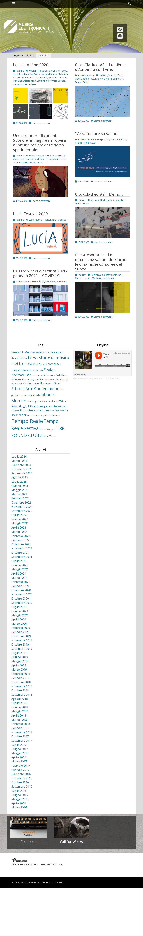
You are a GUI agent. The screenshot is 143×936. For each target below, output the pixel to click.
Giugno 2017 (19, 749)
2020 (30, 55)
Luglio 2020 (19, 607)
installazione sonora (101, 78)
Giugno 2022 (19, 519)
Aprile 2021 (18, 573)
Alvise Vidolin (18, 352)
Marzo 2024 (19, 461)
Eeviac (63, 158)
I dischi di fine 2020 (30, 64)
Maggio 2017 (19, 753)
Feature (20, 70)
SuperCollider (47, 415)
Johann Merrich (21, 162)
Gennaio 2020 (20, 632)
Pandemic (62, 281)
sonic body (108, 278)
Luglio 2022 (19, 515)
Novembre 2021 (21, 548)
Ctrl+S (23, 370)
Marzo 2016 (19, 807)
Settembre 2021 (21, 557)
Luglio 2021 (19, 561)
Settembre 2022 (21, 511)
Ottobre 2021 (20, 552)
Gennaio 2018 (20, 728)
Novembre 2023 (21, 469)
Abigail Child (35, 155)
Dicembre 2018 (21, 682)
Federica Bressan (46, 379)
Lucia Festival (36, 219)
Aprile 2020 (18, 619)
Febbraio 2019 (20, 674)
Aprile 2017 (18, 757)
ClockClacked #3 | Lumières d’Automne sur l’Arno (100, 67)
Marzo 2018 (19, 720)
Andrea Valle (33, 352)
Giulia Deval (41, 77)
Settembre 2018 (21, 695)
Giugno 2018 (19, 707)
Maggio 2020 (19, 615)
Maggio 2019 (19, 661)
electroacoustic (21, 375)
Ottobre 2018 (20, 690)
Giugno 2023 (19, 486)
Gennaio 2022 (20, 540)
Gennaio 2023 (20, 498)
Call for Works (23, 281)
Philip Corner (58, 80)
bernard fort (115, 75)
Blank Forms (60, 70)
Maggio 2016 (19, 799)
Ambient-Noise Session (41, 70)
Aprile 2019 (18, 665)
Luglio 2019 (19, 653)
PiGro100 (42, 410)
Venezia (44, 436)
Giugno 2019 (19, 657)
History (91, 75)
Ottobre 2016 (20, 782)
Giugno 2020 (19, 611)
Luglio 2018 (19, 703)
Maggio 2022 (19, 523)
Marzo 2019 (19, 669)
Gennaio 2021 (20, 586)
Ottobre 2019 (20, 644)
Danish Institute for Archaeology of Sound (35, 74)
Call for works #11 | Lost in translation (105, 378)
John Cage (32, 401)
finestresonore (83, 278)
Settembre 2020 (21, 603)
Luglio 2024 (19, 456)
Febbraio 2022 (20, 536)
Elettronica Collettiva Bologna (106, 274)
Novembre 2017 (21, 732)
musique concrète (47, 406)
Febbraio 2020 (20, 628)
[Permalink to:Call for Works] (72, 827)
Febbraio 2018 (20, 724)
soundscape (33, 415)
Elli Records (28, 77)
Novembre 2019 (21, 640)
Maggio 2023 (19, 490)
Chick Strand (32, 158)
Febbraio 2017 (20, 766)
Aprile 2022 (18, 527)
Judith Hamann (45, 401)
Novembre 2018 (21, 686)
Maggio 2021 (19, 569)
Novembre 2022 (21, 507)
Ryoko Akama (54, 411)
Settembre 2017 (21, 740)
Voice (52, 436)
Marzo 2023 (19, 494)
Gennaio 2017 (20, 770)
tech (57, 415)
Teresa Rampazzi (48, 429)
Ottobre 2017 (20, 736)
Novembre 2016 (21, 778)
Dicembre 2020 (21, 590)
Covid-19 (39, 281)
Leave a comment (41, 122)
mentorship (97, 139)
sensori (64, 411)
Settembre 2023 (21, 473)
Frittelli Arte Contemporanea (37, 388)
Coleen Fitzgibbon (49, 158)
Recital (16, 84)
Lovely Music (43, 80)
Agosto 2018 (19, 699)
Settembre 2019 (21, 649)
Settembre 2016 (21, 786)
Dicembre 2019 (21, 636)
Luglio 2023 (19, 481)
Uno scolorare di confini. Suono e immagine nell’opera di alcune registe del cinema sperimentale (39, 142)
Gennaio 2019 (20, 678)
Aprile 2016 (18, 803)
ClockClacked (82, 78)
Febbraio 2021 (20, 582)
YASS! (93, 142)
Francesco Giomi (50, 383)
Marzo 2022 (19, 532)
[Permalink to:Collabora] (28, 827)
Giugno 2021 (19, 565)
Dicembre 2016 (21, 774)
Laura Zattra (59, 401)
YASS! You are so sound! (97, 133)
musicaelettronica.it (81, 378)
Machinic (96, 278)
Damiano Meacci (35, 370)
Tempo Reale (82, 82)
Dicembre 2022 (21, 502)
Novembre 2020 (21, 594)
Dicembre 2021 (21, 544)
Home (18, 55)
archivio (103, 75)
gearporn (15, 395)
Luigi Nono (32, 406)
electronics (36, 375)
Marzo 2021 (19, 578)
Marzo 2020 (19, 624)
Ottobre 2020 (20, 598)
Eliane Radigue (29, 379)
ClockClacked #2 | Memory (99, 194)
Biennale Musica (19, 358)
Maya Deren (36, 162)
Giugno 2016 (19, 795)
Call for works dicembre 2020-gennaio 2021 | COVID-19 (40, 273)
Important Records (30, 395)
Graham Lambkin (57, 77)
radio (106, 139)
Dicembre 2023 (21, 465)
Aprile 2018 (18, 715)
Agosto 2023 (19, 477)
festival (59, 379)
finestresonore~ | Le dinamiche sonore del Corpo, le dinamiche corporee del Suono (101, 262)
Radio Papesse (118, 139)
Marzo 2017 (19, 761)
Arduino (46, 352)
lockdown (50, 281)
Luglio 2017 (19, 745)
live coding (18, 406)
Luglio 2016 (19, 791)
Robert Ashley (28, 84)
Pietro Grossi (28, 410)
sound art (118, 78)
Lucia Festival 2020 (30, 213)
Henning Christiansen (24, 80)
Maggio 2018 (19, 711)
